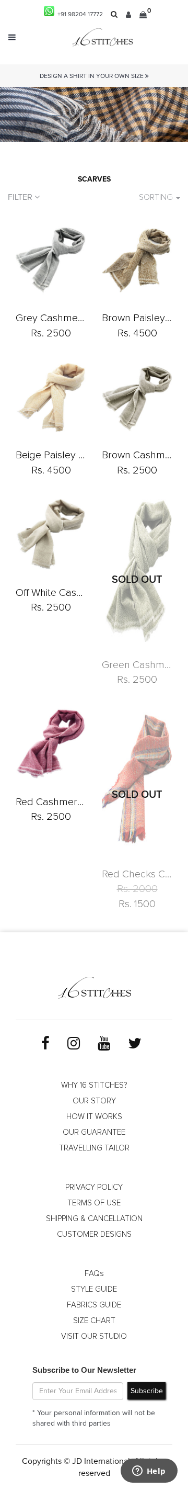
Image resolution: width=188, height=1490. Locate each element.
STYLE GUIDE (94, 1289)
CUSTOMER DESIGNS (94, 1234)
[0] (143, 14)
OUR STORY (94, 1101)
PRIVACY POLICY (94, 1187)
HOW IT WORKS (94, 1117)
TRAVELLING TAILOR (94, 1148)
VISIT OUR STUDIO (94, 1336)
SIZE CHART (94, 1321)
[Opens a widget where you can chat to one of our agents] (149, 1472)
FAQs (94, 1274)
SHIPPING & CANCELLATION (94, 1219)
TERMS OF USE (94, 1203)
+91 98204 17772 (78, 15)
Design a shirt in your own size (92, 76)
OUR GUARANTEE (94, 1132)
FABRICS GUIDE (94, 1305)
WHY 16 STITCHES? (94, 1085)
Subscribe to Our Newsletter (84, 1369)
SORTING (157, 197)
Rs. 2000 (137, 889)
